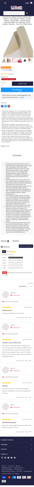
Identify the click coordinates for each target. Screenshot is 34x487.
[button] (7, 74)
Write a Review (26, 246)
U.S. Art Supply (7, 70)
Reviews (18, 466)
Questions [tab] (15, 241)
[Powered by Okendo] (5, 247)
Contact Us (11, 466)
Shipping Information (7, 467)
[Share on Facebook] (2, 106)
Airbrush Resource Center (8, 471)
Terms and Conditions (7, 469)
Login (27, 3)
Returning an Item (18, 467)
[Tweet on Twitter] (5, 106)
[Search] (27, 13)
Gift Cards (19, 471)
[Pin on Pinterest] (8, 106)
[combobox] (14, 13)
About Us (4, 466)
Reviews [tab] (4, 241)
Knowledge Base (28, 471)
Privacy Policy (18, 469)
